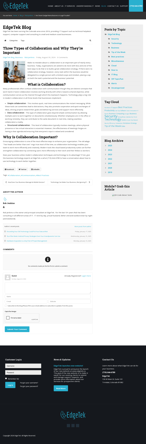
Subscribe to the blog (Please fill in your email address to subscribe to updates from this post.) (40, 306)
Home (50, 6)
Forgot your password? (29, 386)
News (97, 6)
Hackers (124, 120)
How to (114, 70)
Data (123, 126)
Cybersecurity (129, 117)
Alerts (114, 83)
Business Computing (116, 113)
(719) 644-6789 (136, 6)
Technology (116, 43)
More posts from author (83, 226)
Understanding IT (85, 6)
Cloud (113, 65)
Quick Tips (130, 120)
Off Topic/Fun (117, 79)
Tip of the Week (118, 52)
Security (115, 39)
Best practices (117, 57)
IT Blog (114, 74)
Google (127, 114)
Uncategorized (117, 88)
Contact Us (113, 6)
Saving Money (121, 117)
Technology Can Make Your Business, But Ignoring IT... (69, 182)
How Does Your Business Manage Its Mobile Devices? (26, 182)
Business (19, 57)
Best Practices (43, 175)
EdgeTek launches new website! (68, 365)
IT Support (114, 107)
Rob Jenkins (29, 57)
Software (123, 111)
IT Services (70, 6)
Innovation (133, 110)
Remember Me (13, 379)
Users (128, 110)
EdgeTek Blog (8, 57)
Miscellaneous (117, 61)
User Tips (117, 110)
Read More (60, 388)
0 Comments (62, 57)
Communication (28, 175)
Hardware (107, 107)
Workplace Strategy (130, 123)
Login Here (86, 276)
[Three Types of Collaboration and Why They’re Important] (14, 72)
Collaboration (14, 175)
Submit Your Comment (17, 329)
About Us (59, 6)
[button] (90, 40)
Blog (103, 6)
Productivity (109, 110)
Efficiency (112, 123)
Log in (10, 385)
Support (124, 6)
